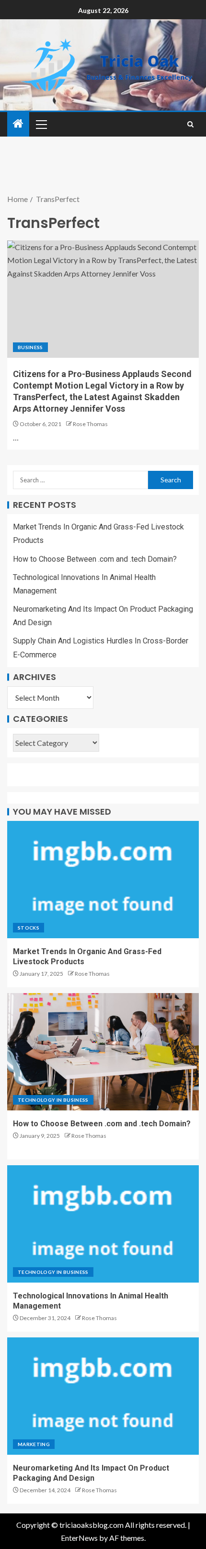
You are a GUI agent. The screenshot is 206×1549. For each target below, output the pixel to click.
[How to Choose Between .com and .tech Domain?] (103, 1051)
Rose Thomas (90, 424)
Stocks (28, 928)
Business (30, 347)
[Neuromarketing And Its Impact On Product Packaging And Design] (103, 1396)
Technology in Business (53, 1100)
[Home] (18, 124)
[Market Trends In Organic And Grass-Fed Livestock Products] (103, 879)
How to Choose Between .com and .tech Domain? (95, 559)
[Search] (190, 124)
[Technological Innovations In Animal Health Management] (103, 1224)
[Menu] (40, 124)
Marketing (34, 1444)
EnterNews (79, 1537)
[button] (40, 124)
